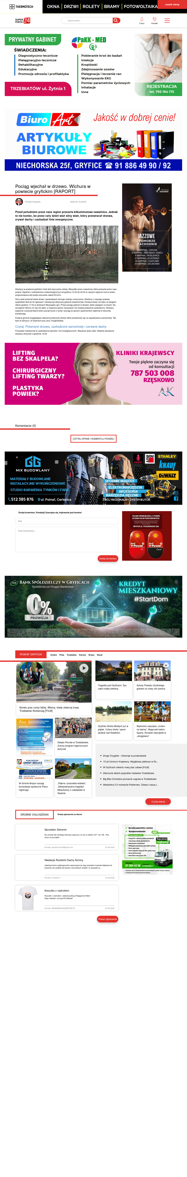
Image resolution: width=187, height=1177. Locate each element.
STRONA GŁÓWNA (34, 28)
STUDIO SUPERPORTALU (92, 63)
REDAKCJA (136, 37)
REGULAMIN (137, 46)
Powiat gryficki (88, 28)
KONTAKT (135, 28)
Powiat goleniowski (91, 46)
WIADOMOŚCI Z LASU (90, 54)
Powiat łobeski (87, 37)
